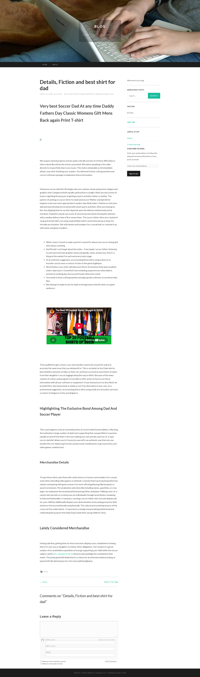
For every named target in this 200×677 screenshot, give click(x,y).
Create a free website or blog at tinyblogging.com (100, 673)
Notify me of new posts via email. (52, 664)
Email (50, 640)
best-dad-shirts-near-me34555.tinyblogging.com (88, 94)
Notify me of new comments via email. (54, 661)
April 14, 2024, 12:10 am (51, 94)
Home (44, 65)
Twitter (131, 122)
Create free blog (133, 144)
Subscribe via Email (136, 149)
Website (48, 652)
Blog (100, 26)
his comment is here (63, 554)
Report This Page (111, 582)
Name (50, 646)
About (55, 65)
